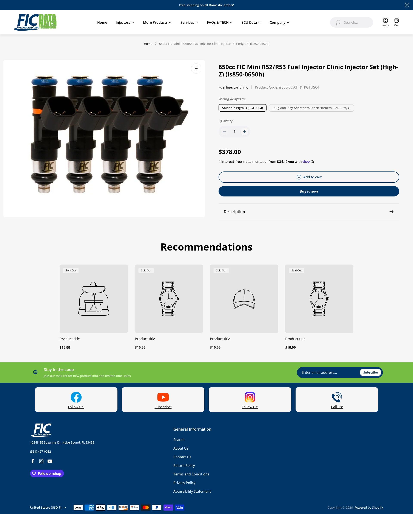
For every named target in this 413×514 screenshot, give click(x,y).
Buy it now (309, 191)
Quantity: (226, 121)
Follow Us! (76, 407)
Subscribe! (163, 407)
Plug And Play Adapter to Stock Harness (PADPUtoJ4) (311, 108)
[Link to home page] (41, 430)
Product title (70, 338)
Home (148, 44)
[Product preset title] (94, 299)
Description (234, 211)
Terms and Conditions (191, 474)
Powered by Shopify (368, 507)
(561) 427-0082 (40, 451)
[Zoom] (196, 68)
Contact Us (182, 457)
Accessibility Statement (192, 491)
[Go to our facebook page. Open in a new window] (32, 461)
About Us (180, 448)
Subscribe (370, 372)
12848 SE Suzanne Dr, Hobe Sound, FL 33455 (62, 442)
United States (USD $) (45, 507)
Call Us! (337, 407)
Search (179, 439)
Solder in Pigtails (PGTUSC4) (242, 108)
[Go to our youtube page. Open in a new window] (49, 461)
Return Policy (184, 465)
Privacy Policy (184, 482)
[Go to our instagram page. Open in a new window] (41, 461)
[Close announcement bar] (407, 5)
